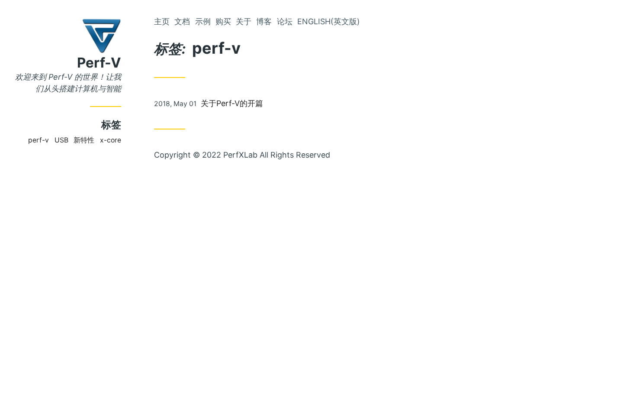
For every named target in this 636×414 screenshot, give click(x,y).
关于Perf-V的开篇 (232, 103)
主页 (162, 21)
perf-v (38, 140)
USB (61, 140)
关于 (243, 21)
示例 (203, 21)
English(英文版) (328, 21)
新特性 (84, 140)
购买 (223, 21)
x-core (110, 140)
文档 (182, 21)
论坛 (284, 21)
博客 (264, 21)
